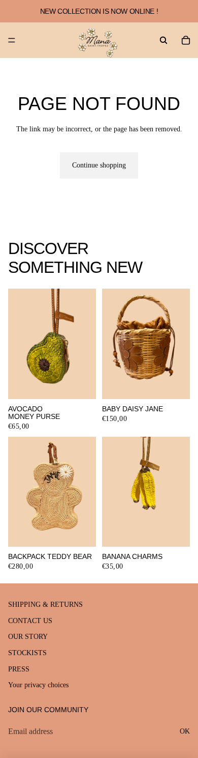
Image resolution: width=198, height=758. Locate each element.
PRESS (18, 669)
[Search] (163, 40)
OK (185, 731)
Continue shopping (99, 165)
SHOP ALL (173, 271)
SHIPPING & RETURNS (45, 605)
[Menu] (11, 40)
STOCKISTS (27, 653)
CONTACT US (30, 621)
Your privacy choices (38, 685)
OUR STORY (28, 637)
